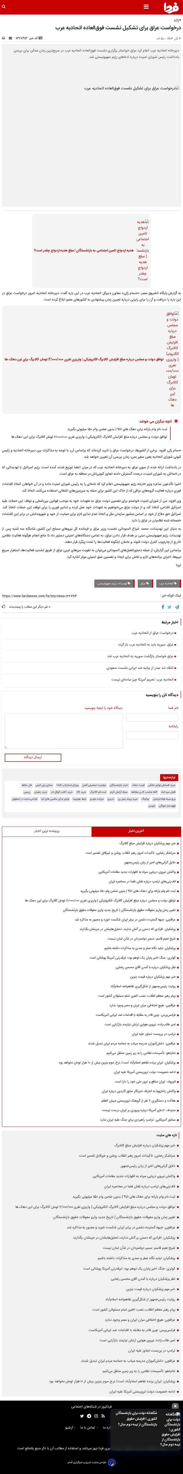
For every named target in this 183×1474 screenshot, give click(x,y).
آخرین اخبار (136, 831)
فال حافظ (27, 785)
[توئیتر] (81, 1416)
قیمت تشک (138, 785)
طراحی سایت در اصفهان (24, 799)
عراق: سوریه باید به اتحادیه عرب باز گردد (145, 645)
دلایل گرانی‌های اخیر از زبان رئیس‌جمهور (150, 862)
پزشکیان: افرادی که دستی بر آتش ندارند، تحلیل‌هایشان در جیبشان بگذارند (128, 929)
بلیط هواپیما (79, 799)
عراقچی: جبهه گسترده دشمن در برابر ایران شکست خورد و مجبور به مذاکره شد (125, 919)
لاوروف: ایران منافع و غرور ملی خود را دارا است (145, 1081)
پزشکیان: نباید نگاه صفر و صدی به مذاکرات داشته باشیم (140, 948)
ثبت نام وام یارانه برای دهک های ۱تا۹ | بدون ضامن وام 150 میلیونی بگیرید (117, 429)
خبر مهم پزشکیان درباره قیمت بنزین (153, 977)
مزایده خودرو (97, 799)
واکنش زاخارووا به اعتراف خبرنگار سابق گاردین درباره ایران (139, 1091)
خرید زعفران (40, 792)
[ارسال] (11, 38)
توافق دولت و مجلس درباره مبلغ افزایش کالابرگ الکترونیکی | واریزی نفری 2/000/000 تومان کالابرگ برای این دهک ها (84, 359)
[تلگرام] (177, 607)
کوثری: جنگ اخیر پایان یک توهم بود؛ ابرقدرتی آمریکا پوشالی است (133, 958)
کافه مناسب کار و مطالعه (144, 792)
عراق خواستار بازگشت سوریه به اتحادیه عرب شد (140, 656)
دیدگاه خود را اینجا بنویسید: (103, 708)
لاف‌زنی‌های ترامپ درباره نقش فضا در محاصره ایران (142, 881)
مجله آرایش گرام (118, 792)
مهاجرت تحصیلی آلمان (94, 785)
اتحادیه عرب (166, 583)
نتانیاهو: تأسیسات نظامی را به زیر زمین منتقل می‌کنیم (141, 1053)
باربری (110, 799)
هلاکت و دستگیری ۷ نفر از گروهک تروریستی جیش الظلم (139, 1100)
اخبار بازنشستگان (119, 785)
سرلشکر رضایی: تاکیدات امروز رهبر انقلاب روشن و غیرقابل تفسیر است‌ (131, 853)
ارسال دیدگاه (33, 757)
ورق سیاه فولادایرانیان (164, 799)
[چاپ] (5, 38)
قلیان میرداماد (168, 792)
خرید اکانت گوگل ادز (62, 792)
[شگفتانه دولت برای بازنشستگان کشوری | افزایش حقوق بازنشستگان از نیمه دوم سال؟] (170, 1429)
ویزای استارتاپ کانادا (67, 785)
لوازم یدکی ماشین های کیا (55, 799)
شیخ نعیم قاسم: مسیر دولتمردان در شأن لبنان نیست (142, 938)
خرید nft (81, 792)
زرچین (27, 792)
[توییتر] (169, 607)
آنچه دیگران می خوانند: (155, 422)
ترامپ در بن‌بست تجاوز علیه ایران (154, 1034)
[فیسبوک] (164, 607)
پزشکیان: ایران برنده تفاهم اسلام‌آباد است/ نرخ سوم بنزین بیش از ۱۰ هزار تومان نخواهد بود (117, 1062)
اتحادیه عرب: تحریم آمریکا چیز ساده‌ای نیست (142, 680)
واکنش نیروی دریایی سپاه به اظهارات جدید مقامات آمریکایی (137, 872)
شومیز (152, 806)
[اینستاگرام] (95, 1416)
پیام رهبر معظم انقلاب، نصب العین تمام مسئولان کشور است (137, 996)
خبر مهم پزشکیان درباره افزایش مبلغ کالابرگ (147, 843)
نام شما (173, 708)
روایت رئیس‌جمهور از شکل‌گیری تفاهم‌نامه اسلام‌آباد (143, 986)
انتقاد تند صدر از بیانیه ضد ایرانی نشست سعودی (140, 668)
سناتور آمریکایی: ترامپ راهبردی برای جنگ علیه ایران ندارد (138, 1120)
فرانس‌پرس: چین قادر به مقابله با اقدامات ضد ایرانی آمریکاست (136, 1015)
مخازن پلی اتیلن (44, 785)
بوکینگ (145, 799)
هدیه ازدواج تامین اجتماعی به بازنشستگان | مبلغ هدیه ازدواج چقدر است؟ (84, 251)
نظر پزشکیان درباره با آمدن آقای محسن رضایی (146, 967)
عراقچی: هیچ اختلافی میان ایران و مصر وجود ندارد (142, 1005)
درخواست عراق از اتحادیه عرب (152, 633)
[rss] (101, 1416)
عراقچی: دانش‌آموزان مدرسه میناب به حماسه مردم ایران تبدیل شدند (132, 1043)
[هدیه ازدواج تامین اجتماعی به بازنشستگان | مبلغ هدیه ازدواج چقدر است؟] (141, 251)
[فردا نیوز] (171, 8)
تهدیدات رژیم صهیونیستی (112, 583)
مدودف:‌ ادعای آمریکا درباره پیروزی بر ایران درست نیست (139, 1110)
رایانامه (173, 726)
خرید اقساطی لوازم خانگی (161, 785)
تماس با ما (88, 1428)
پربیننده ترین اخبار (46, 831)
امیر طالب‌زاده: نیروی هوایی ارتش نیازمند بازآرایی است (140, 1024)
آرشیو (69, 1428)
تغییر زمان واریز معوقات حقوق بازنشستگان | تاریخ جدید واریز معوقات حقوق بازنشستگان (119, 910)
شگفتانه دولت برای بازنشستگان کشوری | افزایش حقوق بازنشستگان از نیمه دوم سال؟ (136, 1419)
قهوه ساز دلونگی (167, 806)
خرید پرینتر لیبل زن (128, 799)
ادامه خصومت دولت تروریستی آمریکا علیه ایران (145, 1072)
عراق (143, 583)
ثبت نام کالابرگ (98, 792)
